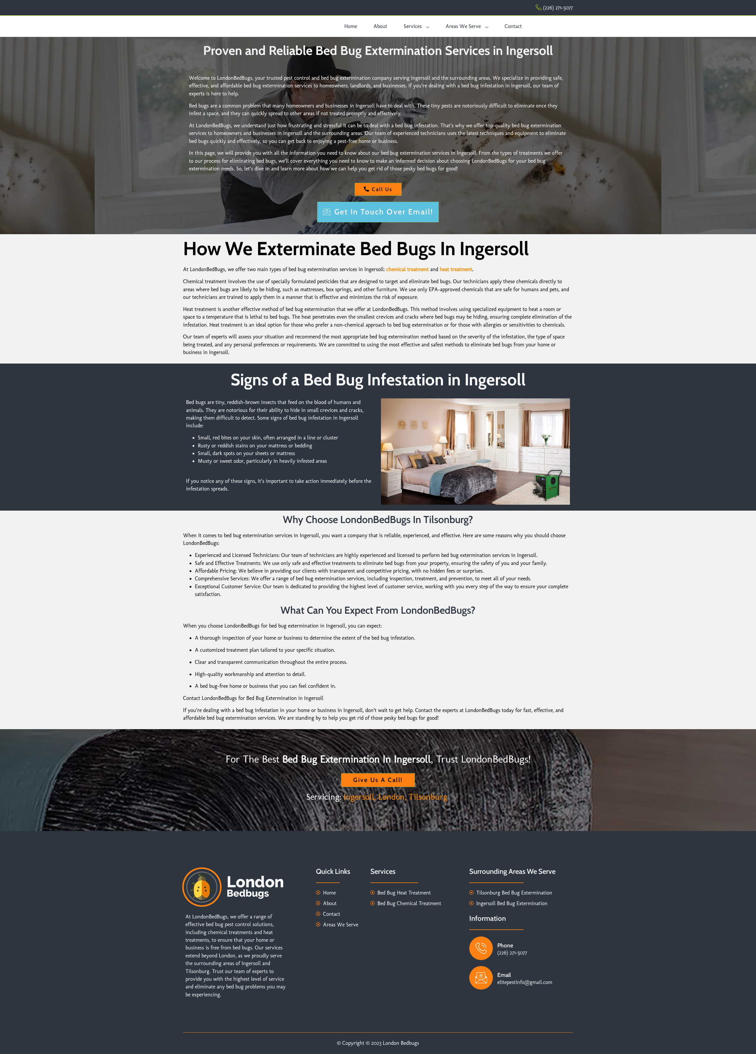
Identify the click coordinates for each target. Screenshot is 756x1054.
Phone (505, 945)
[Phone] (481, 948)
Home (350, 26)
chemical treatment (407, 269)
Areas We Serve (463, 26)
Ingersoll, (359, 797)
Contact (513, 26)
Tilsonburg (429, 797)
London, (392, 797)
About (380, 26)
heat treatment (456, 269)
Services (413, 26)
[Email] (481, 978)
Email (504, 974)
